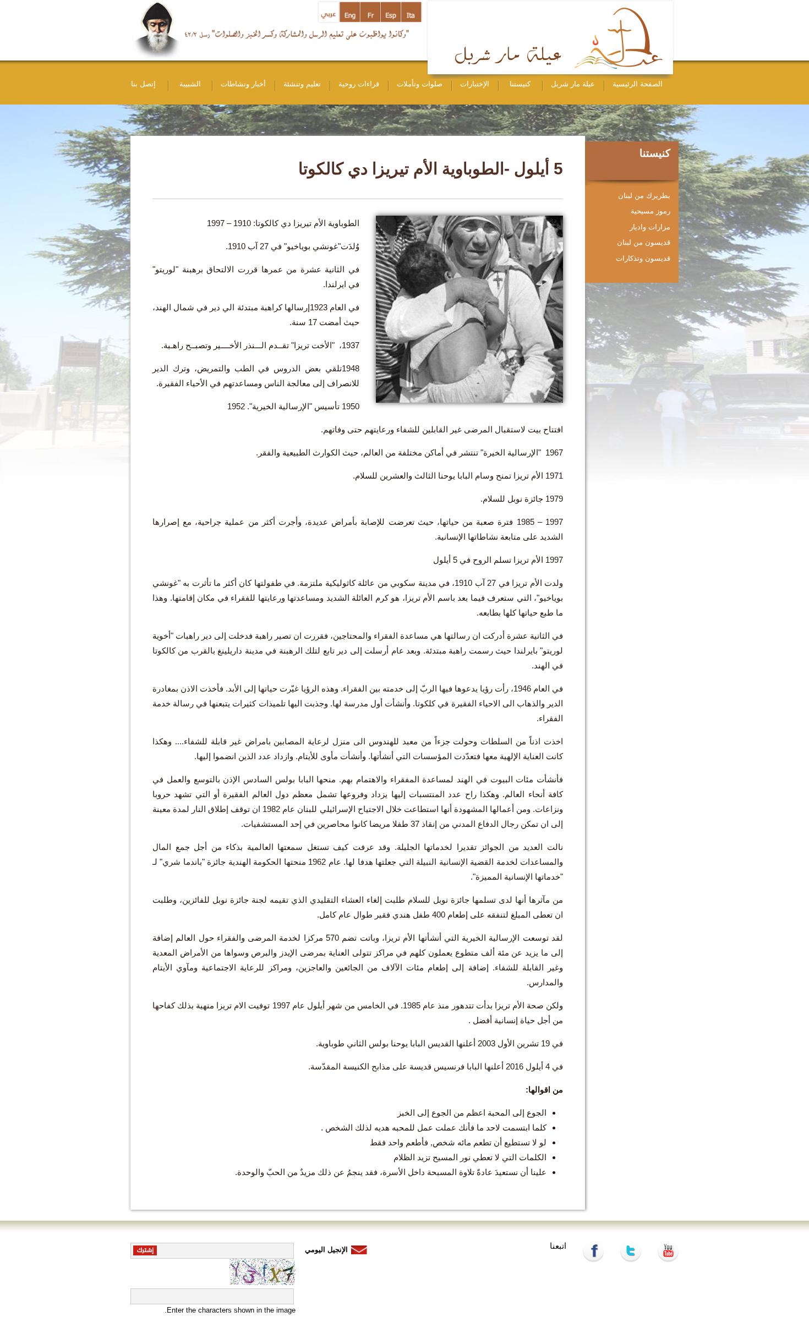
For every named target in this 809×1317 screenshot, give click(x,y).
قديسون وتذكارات (643, 258)
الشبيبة (190, 84)
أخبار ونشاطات (243, 84)
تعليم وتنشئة (302, 84)
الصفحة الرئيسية (638, 84)
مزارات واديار (650, 227)
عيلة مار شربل (573, 84)
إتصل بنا (143, 84)
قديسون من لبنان (643, 242)
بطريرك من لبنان (644, 195)
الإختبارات (474, 84)
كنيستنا (520, 84)
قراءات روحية (358, 84)
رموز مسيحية (650, 211)
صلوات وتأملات (419, 84)
